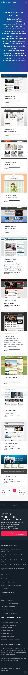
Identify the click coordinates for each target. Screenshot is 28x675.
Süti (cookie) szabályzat (8, 610)
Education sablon (10, 98)
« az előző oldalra (4, 492)
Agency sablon (9, 165)
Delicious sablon (9, 446)
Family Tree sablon (10, 198)
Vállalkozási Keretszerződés (9, 613)
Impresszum (4, 597)
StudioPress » (20, 61)
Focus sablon (8, 262)
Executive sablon (10, 229)
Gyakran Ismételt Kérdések (8, 582)
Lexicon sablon (9, 303)
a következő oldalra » (22, 492)
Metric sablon (9, 479)
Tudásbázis (4, 588)
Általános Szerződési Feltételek (9, 603)
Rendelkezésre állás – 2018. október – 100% (13, 565)
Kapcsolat (4, 578)
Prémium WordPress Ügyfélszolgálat (11, 585)
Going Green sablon (10, 380)
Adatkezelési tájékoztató (8, 606)
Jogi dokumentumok (6, 600)
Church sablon (9, 336)
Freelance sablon (10, 132)
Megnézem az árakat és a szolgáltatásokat (17, 533)
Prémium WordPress (8, 2)
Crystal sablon (9, 413)
